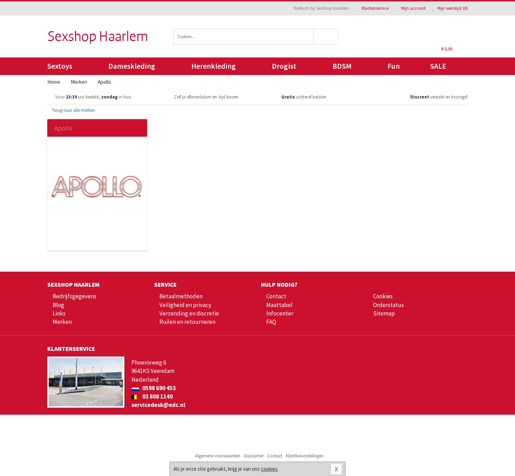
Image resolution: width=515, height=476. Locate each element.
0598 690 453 (158, 388)
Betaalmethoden (180, 296)
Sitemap (384, 313)
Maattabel (279, 305)
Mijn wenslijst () (452, 8)
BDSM (341, 66)
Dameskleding (131, 66)
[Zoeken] (326, 37)
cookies (269, 468)
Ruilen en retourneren (187, 322)
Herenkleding (213, 66)
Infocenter (279, 313)
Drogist (284, 66)
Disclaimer (253, 456)
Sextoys (59, 66)
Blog (58, 305)
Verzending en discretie (189, 313)
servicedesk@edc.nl (158, 405)
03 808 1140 (157, 396)
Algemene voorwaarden (217, 456)
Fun (393, 66)
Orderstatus (388, 305)
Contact (276, 296)
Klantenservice (375, 8)
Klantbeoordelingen (304, 456)
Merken (62, 322)
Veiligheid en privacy (185, 305)
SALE (438, 66)
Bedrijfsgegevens (74, 296)
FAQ (271, 322)
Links (59, 313)
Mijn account (413, 8)
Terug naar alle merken (73, 110)
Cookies (383, 296)
